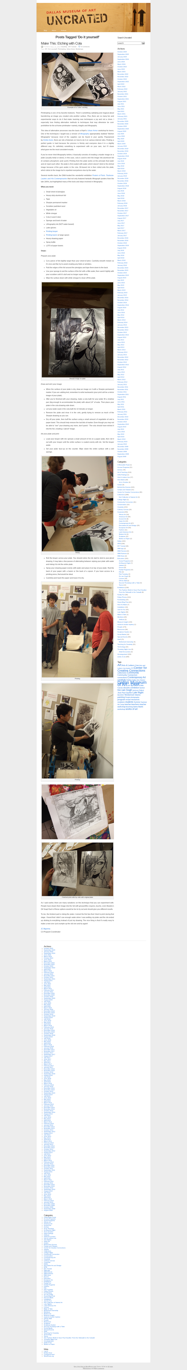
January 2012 (122, 384)
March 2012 (121, 379)
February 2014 (122, 322)
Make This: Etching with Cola (61, 43)
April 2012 (120, 377)
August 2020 (121, 131)
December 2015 (122, 268)
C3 (132, 668)
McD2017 (120, 695)
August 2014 (121, 307)
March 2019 (121, 171)
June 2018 (121, 193)
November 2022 (122, 76)
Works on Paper (124, 538)
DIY (46, 49)
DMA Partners (122, 553)
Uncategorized (122, 654)
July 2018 (120, 191)
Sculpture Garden (123, 632)
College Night (122, 499)
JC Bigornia (45, 929)
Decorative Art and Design (127, 525)
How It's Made (122, 604)
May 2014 (120, 315)
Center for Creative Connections (128, 492)
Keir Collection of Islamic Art (128, 497)
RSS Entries (87, 1368)
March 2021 (121, 114)
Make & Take (121, 614)
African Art (122, 514)
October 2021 (122, 96)
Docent (121, 567)
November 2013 (122, 330)
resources (135, 699)
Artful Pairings (122, 475)
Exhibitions (121, 587)
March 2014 (121, 320)
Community (133, 672)
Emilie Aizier (48, 140)
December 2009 (122, 446)
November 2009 (122, 449)
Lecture (121, 578)
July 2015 (120, 280)
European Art (123, 527)
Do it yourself (52, 49)
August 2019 (121, 158)
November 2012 (122, 359)
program (121, 699)
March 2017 (121, 230)
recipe (128, 699)
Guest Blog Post (123, 602)
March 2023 (121, 71)
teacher (128, 704)
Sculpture (122, 536)
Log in (46, 1351)
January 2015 (122, 295)
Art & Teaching (122, 472)
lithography (84, 134)
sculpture (121, 702)
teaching (129, 707)
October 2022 (122, 79)
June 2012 (121, 372)
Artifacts (121, 619)
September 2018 (123, 186)
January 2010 (122, 444)
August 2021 (121, 101)
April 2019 (120, 168)
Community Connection (125, 502)
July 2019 (120, 161)
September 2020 (123, 129)
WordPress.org (49, 1356)
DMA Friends (121, 551)
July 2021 (120, 104)
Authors (63, 30)
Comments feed (49, 1354)
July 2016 (120, 250)
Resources (121, 629)
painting (121, 697)
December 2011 (122, 387)
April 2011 (120, 407)
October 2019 (122, 153)
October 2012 (122, 362)
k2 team (110, 1366)
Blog (45, 30)
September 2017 (123, 215)
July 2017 (120, 220)
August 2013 (121, 337)
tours (140, 706)
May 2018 (120, 196)
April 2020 (120, 141)
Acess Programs (124, 561)
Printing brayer (52, 231)
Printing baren (51, 235)
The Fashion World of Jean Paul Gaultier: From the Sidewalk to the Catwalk (69, 1338)
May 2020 (120, 138)
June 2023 (121, 69)
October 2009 (122, 451)
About (54, 30)
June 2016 (121, 253)
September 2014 (123, 305)
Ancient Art (122, 519)
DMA (135, 685)
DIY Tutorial (72, 46)
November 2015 (122, 270)
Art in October (123, 482)
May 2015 (120, 285)
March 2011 (121, 409)
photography (134, 697)
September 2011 (123, 394)
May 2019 (120, 166)
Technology (121, 647)
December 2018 (122, 178)
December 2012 (122, 357)
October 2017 (122, 213)
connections (122, 678)
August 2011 (121, 397)
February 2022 (122, 89)
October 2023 (122, 66)
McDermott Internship (126, 642)
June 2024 (121, 62)
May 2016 (120, 255)
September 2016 (123, 245)
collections (122, 673)
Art (119, 665)
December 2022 (122, 74)
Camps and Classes (124, 489)
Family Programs (124, 569)
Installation (121, 607)
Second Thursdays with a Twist (129, 583)
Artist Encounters (124, 652)
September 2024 (123, 59)
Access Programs (123, 467)
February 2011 (122, 412)
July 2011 (120, 399)
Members (120, 617)
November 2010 (122, 419)
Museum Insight (122, 622)
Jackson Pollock (138, 690)
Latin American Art (125, 532)
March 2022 (121, 86)
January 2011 (122, 414)
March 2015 (121, 290)
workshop (121, 709)
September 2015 (123, 275)
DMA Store (121, 556)
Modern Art (122, 534)
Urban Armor (71, 49)
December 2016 (122, 238)
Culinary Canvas (122, 509)
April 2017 (120, 228)
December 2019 (122, 148)
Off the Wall (123, 580)
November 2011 (122, 389)
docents (126, 688)
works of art (121, 657)
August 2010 (121, 427)
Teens (121, 585)
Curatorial (120, 512)
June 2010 (121, 431)
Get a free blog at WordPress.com (85, 1366)
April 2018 (120, 198)
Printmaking (62, 49)
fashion (142, 688)
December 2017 (122, 208)
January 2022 (122, 91)
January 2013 (122, 354)
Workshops (79, 49)
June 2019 (121, 163)
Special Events (122, 637)
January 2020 (122, 146)
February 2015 (122, 292)
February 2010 (122, 441)
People (119, 627)
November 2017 (122, 210)
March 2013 (121, 350)
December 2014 (122, 297)
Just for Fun (121, 609)
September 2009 (123, 454)
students (129, 702)
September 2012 (123, 364)
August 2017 (121, 218)
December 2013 (122, 327)
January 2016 (122, 265)
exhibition (134, 687)
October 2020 (122, 126)
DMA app (120, 548)
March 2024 (121, 64)
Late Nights (121, 612)
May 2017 (120, 225)
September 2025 (123, 54)
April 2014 (120, 317)
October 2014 (122, 302)
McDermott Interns (133, 695)
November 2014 (122, 300)
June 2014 (121, 312)
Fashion (121, 530)
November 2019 (122, 151)
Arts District (121, 480)
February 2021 (122, 116)
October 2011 (122, 392)
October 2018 (122, 183)
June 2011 (121, 402)
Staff (119, 639)
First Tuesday (123, 574)
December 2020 (122, 121)
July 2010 (120, 429)
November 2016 (122, 240)
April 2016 (120, 258)
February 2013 (122, 352)
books (128, 668)
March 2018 (121, 201)
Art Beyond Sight (124, 563)
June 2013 (121, 342)
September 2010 (123, 424)
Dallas (119, 541)
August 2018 (121, 188)
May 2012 (120, 374)
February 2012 (122, 382)
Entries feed (48, 1353)
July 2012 (120, 369)
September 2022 (123, 81)
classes (121, 565)
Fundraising (121, 599)
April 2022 (120, 84)
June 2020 (121, 136)
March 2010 (121, 439)
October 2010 (122, 422)
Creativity (64, 46)
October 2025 (122, 52)
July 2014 (120, 310)
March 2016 (121, 260)
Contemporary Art (125, 523)
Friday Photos (122, 597)
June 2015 (121, 282)
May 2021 (120, 109)
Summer (137, 702)
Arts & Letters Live (123, 477)
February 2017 (122, 233)
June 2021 (121, 106)
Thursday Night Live (124, 649)
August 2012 (121, 367)
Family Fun (121, 594)
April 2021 (120, 111)
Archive (119, 470)
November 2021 (122, 94)
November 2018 (122, 181)
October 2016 (122, 243)
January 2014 (122, 325)
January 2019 (122, 176)
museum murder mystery (125, 624)
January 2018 (122, 206)
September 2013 (123, 335)
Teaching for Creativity (124, 644)
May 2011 (120, 404)
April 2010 (120, 436)
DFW (119, 543)
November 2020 (122, 124)
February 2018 (122, 203)
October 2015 (122, 273)
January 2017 (122, 235)
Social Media (121, 634)
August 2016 (121, 248)
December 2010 (122, 417)
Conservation (121, 504)
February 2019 (122, 173)
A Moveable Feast (123, 465)
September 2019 (123, 156)
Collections (121, 494)
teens (135, 707)
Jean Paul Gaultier (124, 693)
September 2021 (123, 99)
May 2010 (120, 434)
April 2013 (120, 347)
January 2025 (122, 57)
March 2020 (121, 143)
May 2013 (120, 345)
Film (120, 572)
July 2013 (120, 340)
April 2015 (120, 287)
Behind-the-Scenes (123, 487)
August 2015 (121, 278)
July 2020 (120, 134)
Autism (119, 484)
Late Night (138, 692)
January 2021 (122, 119)
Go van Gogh (123, 576)
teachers (135, 704)
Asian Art (122, 521)
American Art (123, 516)
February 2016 (122, 263)
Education (120, 558)
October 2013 (122, 332)
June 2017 (121, 223)
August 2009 (121, 456)
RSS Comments (99, 1368)
